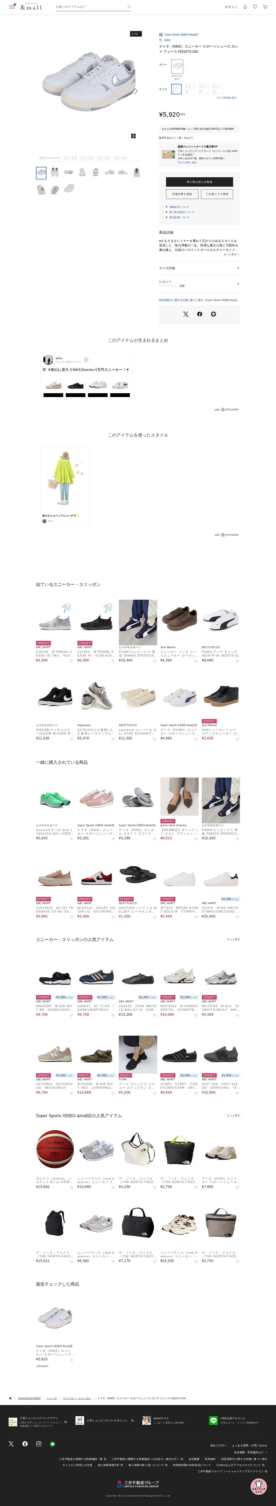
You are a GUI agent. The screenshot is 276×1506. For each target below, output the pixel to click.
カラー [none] (163, 64)
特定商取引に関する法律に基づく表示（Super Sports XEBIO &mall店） (198, 300)
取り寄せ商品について (181, 212)
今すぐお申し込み (187, 162)
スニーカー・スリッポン (77, 1398)
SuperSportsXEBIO (29, 1398)
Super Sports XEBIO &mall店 (181, 34)
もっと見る (230, 254)
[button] (89, 91)
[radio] (177, 70)
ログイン (231, 6)
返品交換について (179, 217)
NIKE (167, 40)
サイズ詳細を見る (227, 97)
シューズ (52, 1398)
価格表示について (179, 207)
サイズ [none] (163, 89)
